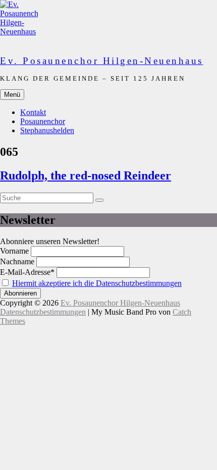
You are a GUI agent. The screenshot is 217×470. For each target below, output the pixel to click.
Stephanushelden (47, 130)
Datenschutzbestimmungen (43, 312)
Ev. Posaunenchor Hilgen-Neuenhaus (101, 60)
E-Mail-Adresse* (27, 272)
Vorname (14, 251)
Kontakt (33, 112)
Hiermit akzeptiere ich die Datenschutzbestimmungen (97, 283)
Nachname (17, 261)
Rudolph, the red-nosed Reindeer (85, 175)
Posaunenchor (42, 121)
